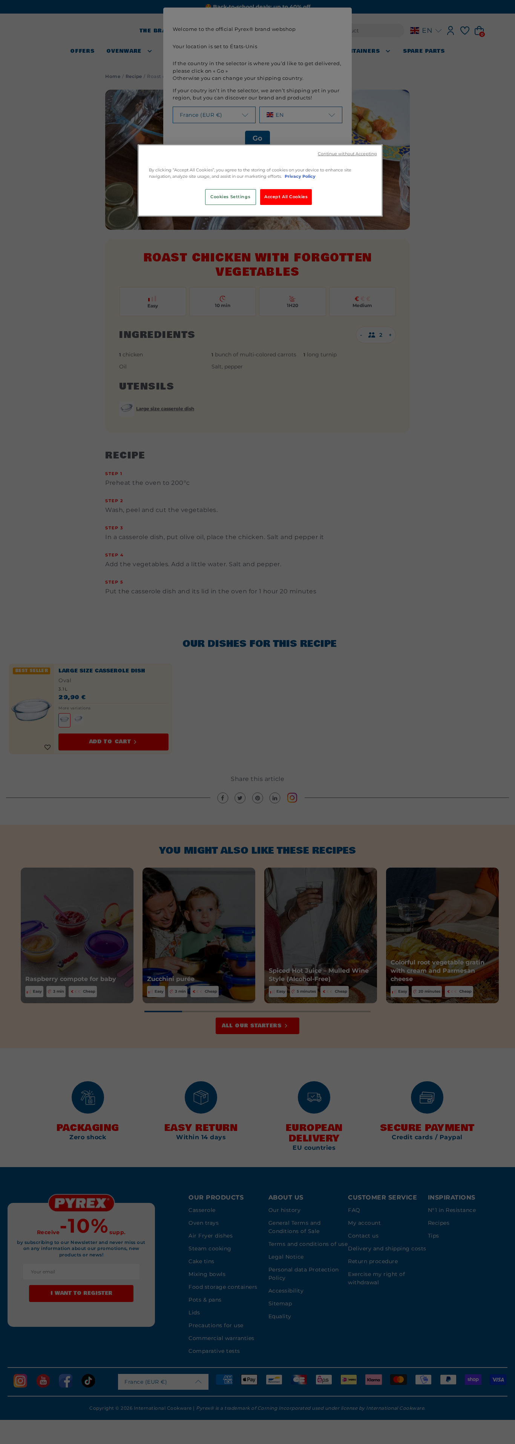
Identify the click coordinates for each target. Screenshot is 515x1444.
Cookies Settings (230, 196)
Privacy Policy (300, 176)
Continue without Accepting (347, 153)
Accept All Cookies (286, 196)
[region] (260, 180)
